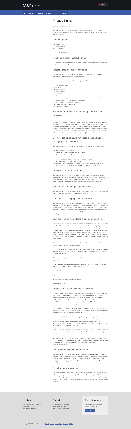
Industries (40, 13)
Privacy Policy (58, 424)
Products (48, 13)
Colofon (71, 424)
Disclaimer (65, 424)
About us (31, 13)
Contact (64, 13)
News (56, 13)
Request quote (90, 410)
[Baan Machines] (31, 4)
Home (25, 13)
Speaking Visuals (49, 424)
